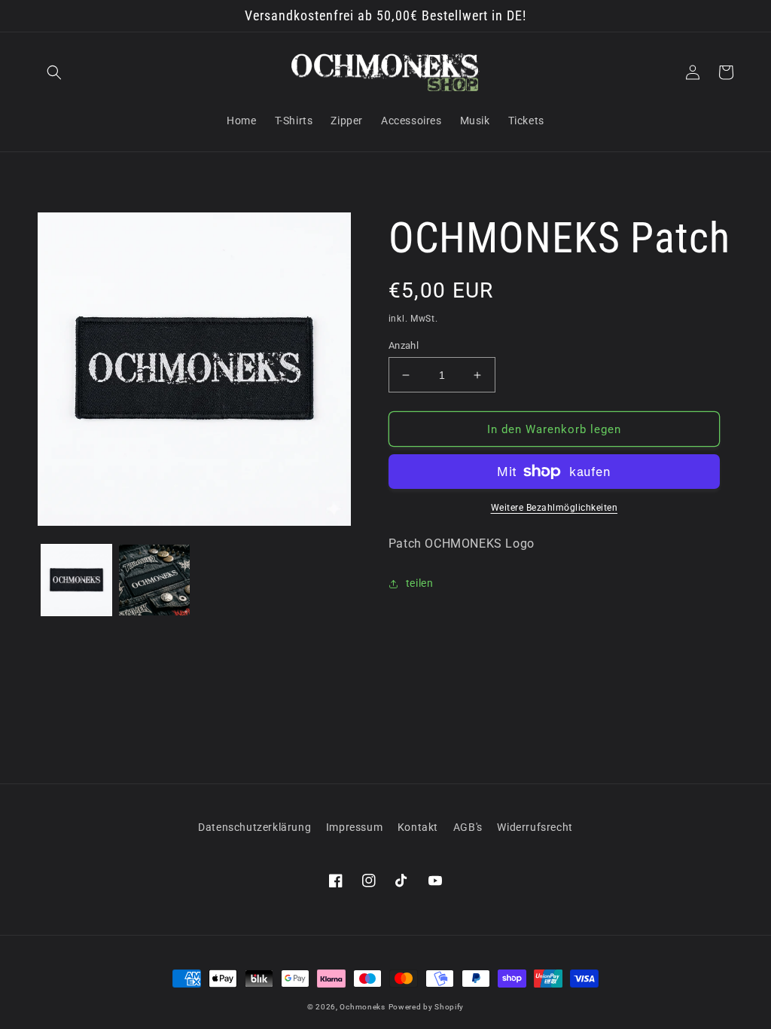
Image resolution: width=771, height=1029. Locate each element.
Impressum (354, 827)
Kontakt (418, 827)
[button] (54, 72)
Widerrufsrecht (534, 827)
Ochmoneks (362, 1007)
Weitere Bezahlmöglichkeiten (554, 507)
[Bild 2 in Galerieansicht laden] (154, 580)
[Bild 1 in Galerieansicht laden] (76, 580)
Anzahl (404, 345)
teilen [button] (420, 583)
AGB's (468, 827)
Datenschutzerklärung (254, 827)
